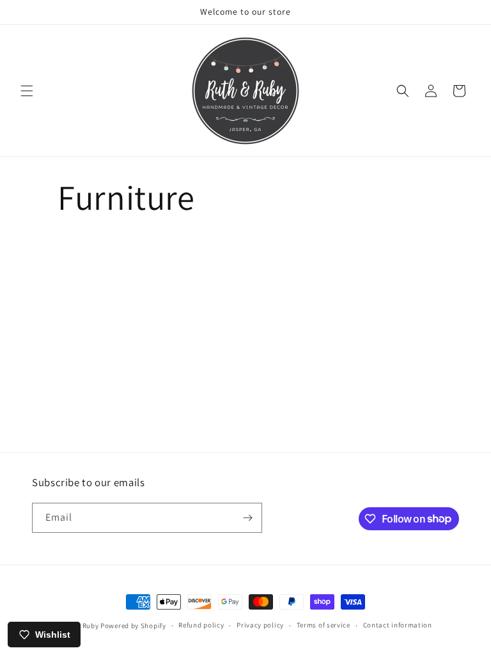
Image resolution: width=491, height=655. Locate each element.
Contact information (397, 624)
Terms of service (323, 624)
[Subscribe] (247, 518)
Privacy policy (260, 624)
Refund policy (201, 624)
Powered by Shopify (133, 625)
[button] (27, 91)
